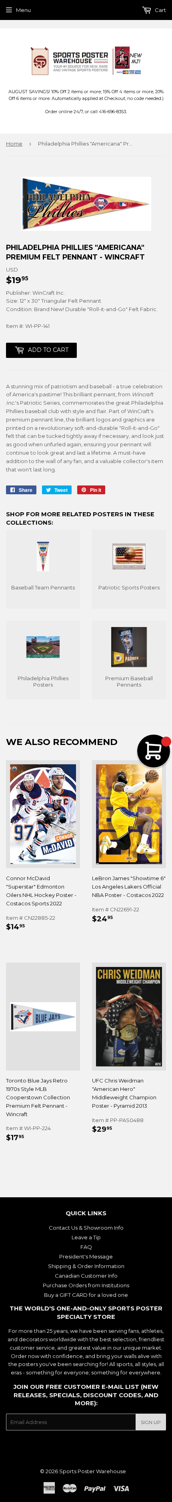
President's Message (86, 1256)
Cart (160, 10)
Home (14, 143)
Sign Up (151, 1422)
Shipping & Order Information (86, 1266)
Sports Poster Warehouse (92, 1471)
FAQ (86, 1247)
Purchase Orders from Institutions (86, 1285)
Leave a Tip (86, 1237)
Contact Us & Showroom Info (86, 1227)
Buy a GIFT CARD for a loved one (86, 1295)
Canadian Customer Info (86, 1275)
